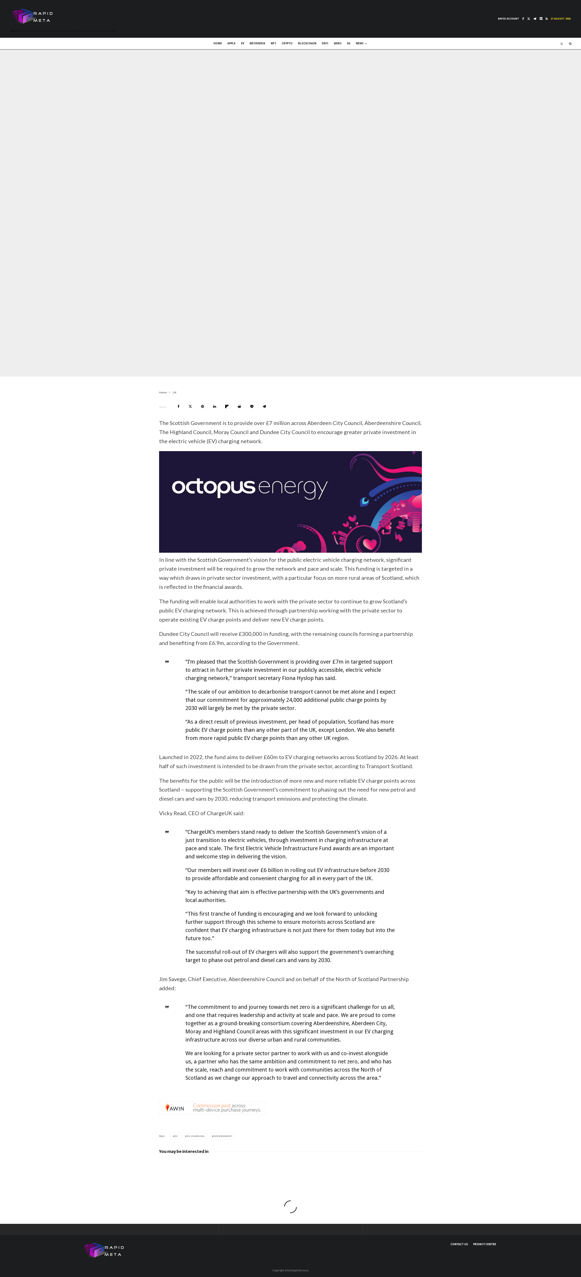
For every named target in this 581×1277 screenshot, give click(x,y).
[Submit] (239, 406)
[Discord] (541, 18)
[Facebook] (523, 18)
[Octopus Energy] (290, 550)
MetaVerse (257, 43)
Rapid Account (508, 18)
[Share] (178, 406)
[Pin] (202, 406)
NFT (273, 43)
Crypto (287, 43)
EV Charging (196, 1136)
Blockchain (307, 43)
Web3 (337, 43)
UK (109, 367)
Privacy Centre (484, 1244)
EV (242, 43)
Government (223, 1136)
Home (218, 43)
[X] (529, 18)
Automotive (136, 367)
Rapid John (95, 367)
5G (348, 43)
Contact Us (459, 1244)
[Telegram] (535, 18)
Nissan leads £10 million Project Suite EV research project (207, 1164)
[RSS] (546, 18)
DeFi (325, 43)
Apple (231, 43)
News (360, 43)
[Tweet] (190, 406)
